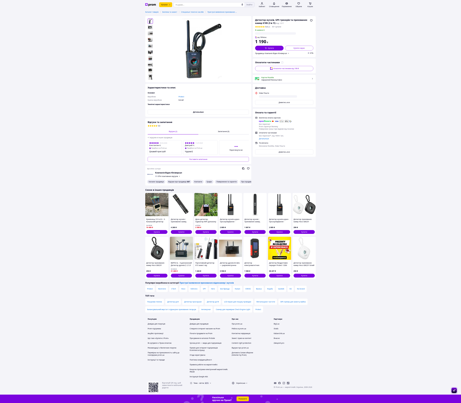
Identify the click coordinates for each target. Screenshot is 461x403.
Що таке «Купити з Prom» (158, 338)
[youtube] (275, 383)
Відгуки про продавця (179, 182)
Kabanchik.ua (279, 333)
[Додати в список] (311, 20)
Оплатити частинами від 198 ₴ (286, 68)
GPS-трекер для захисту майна (293, 302)
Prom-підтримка (154, 328)
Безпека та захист (169, 12)
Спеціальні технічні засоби (192, 12)
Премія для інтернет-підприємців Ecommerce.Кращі (204, 349)
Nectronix (162, 289)
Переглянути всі (236, 150)
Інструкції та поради (156, 360)
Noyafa (270, 289)
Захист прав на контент (241, 338)
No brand (301, 289)
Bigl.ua (276, 324)
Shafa (276, 328)
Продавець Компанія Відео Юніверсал (271, 53)
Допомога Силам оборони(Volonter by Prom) (242, 353)
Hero (213, 289)
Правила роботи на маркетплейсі (204, 364)
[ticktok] (288, 383)
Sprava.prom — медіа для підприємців (205, 343)
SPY (204, 289)
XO (290, 289)
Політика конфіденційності (201, 360)
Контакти (198, 182)
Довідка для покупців (156, 324)
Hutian (237, 289)
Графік (209, 182)
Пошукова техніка (154, 302)
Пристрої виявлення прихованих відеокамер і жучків (222, 12)
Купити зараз (299, 48)
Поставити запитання (198, 159)
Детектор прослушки (193, 302)
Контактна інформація (241, 333)
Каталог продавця (156, 182)
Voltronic (194, 289)
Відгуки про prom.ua (240, 348)
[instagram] (283, 383)
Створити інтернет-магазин (201, 328)
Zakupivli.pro (279, 343)
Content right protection (241, 343)
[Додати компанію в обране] (248, 168)
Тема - (199, 383)
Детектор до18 (213, 302)
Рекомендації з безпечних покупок (162, 348)
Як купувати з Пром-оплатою (160, 343)
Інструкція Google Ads (199, 376)
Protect (150, 289)
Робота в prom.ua (239, 328)
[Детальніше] (282, 62)
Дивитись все (284, 102)
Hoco (183, 289)
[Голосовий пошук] (242, 4)
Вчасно (277, 338)
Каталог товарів (151, 12)
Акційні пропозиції (155, 333)
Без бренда (225, 289)
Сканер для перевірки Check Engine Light (233, 309)
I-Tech (173, 289)
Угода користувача (197, 355)
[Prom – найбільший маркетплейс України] (150, 4)
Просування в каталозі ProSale (202, 338)
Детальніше (264, 138)
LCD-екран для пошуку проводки (237, 302)
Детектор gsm (173, 302)
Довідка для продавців (199, 324)
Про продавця (247, 182)
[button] (269, 48)
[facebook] (279, 383)
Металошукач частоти (265, 302)
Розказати (243, 399)
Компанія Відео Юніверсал (168, 172)
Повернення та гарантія (226, 182)
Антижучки (206, 309)
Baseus (259, 289)
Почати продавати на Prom (201, 333)
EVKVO (248, 289)
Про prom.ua (237, 324)
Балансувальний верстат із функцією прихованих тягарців (171, 309)
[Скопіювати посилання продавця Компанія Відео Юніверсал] (243, 168)
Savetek (281, 289)
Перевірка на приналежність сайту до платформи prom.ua (163, 353)
